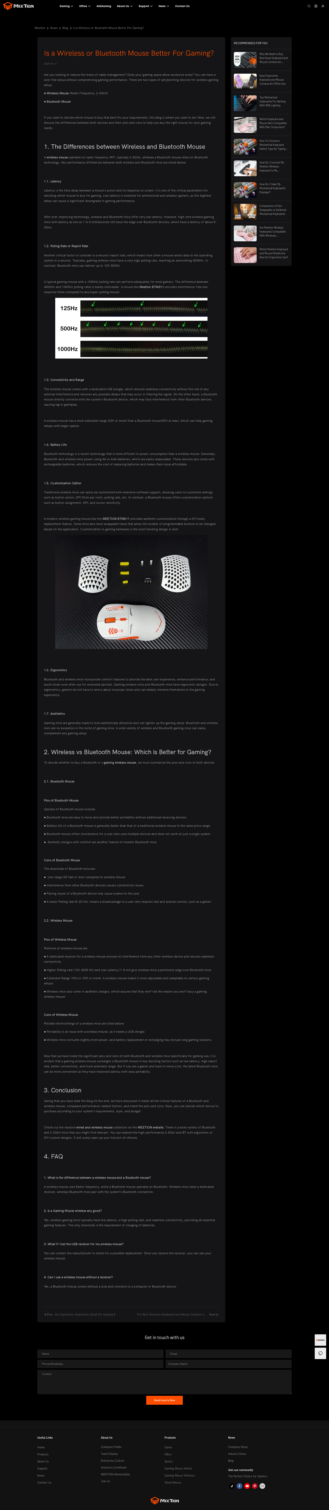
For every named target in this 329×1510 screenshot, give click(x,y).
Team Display (109, 1454)
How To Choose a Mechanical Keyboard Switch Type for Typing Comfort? (272, 145)
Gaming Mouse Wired (178, 1468)
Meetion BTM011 (152, 287)
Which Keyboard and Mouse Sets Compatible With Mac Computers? (273, 123)
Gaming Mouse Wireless (179, 1475)
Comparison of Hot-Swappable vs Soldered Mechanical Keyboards (273, 209)
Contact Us (44, 1482)
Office (168, 1454)
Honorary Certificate (114, 1467)
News (54, 28)
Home (41, 1447)
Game (168, 1447)
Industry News (237, 1454)
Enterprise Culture (112, 1460)
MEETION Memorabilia (115, 1474)
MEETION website (151, 1127)
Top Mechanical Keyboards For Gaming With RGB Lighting (272, 101)
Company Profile (111, 1447)
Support (42, 1468)
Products (43, 1454)
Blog (65, 28)
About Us (43, 1461)
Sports (168, 1461)
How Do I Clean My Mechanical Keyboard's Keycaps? (273, 188)
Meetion (40, 28)
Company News (238, 1447)
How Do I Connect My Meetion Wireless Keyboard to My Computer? (272, 166)
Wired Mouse (172, 1482)
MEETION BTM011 (116, 519)
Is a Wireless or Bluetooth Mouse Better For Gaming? (108, 28)
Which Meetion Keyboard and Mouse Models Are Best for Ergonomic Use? (274, 253)
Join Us (105, 1481)
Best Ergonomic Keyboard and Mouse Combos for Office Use (273, 79)
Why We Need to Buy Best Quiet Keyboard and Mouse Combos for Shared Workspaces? (274, 58)
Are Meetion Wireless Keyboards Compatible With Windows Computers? (273, 232)
